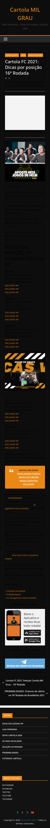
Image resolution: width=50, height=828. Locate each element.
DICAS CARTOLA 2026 (12, 735)
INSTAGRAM (7, 785)
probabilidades (15, 498)
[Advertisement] (25, 113)
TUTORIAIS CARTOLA (11, 758)
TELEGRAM (7, 799)
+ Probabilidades (13, 594)
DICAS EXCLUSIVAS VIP (12, 723)
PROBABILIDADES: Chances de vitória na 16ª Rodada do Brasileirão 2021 (24, 693)
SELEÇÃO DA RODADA (12, 747)
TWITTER (6, 792)
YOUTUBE (6, 795)
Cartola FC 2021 (12, 55)
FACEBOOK (7, 788)
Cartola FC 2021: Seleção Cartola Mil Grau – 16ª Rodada (24, 682)
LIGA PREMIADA (9, 729)
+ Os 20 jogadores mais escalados (20, 598)
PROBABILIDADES (10, 752)
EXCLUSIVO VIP (11, 285)
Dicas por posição (35, 55)
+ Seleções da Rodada (15, 591)
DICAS (23, 55)
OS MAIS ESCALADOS (12, 741)
